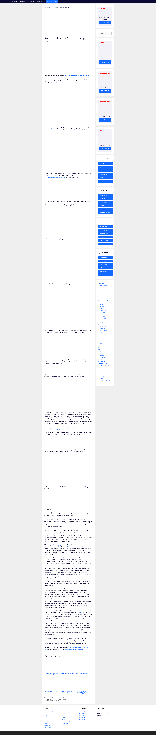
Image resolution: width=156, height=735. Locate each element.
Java (101, 345)
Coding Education (104, 285)
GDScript (102, 295)
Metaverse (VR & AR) (103, 300)
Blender (102, 306)
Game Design (103, 310)
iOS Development (104, 344)
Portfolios (102, 170)
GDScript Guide (103, 226)
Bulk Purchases (65, 717)
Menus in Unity (103, 205)
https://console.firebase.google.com (56, 177)
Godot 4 (102, 299)
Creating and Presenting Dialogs (52, 691)
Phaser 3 (104, 318)
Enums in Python (104, 257)
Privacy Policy (65, 723)
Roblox (101, 320)
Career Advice (101, 283)
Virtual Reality (47, 727)
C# (100, 340)
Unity (99, 349)
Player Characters (104, 230)
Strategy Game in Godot (105, 237)
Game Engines (103, 167)
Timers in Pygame (104, 271)
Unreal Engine (101, 361)
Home (45, 7)
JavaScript (104, 373)
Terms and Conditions (67, 721)
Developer (79, 612)
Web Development (102, 363)
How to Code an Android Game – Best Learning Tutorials (67, 674)
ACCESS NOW (105, 22)
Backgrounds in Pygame (105, 268)
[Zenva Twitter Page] (104, 720)
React (103, 374)
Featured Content (102, 291)
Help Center (65, 719)
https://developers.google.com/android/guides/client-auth (63, 429)
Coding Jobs (103, 287)
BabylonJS (102, 304)
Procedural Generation (105, 212)
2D (100, 351)
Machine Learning (104, 330)
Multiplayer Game (104, 202)
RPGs (45, 721)
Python (100, 324)
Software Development (53, 7)
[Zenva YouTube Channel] (100, 720)
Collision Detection (104, 233)
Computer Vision (104, 326)
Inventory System (104, 240)
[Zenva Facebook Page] (98, 720)
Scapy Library (103, 261)
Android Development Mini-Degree (74, 649)
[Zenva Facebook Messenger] (106, 720)
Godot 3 (102, 297)
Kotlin (49, 127)
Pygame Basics (103, 264)
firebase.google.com (58, 545)
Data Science (103, 328)
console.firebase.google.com (72, 546)
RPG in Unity (102, 198)
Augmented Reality (49, 712)
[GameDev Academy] (5, 1)
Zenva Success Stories (105, 289)
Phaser (101, 314)
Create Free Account (52, 1)
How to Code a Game (105, 163)
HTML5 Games (103, 174)
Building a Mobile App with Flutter (67, 692)
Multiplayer (102, 357)
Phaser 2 (104, 316)
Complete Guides (39, 1)
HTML (103, 371)
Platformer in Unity (104, 195)
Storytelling (102, 359)
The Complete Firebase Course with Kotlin (77, 75)
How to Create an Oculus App (53, 700)
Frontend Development (105, 365)
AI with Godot (103, 244)
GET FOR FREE (105, 91)
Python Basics (103, 334)
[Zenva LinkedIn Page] (109, 720)
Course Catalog (65, 712)
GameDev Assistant (83, 717)
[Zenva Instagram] (102, 720)
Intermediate (103, 355)
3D (100, 353)
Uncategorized (101, 347)
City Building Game (104, 209)
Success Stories (65, 716)
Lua (102, 322)
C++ (101, 342)
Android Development (65, 7)
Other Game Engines (103, 302)
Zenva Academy (83, 712)
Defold (101, 177)
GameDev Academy (84, 719)
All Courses (14, 1)
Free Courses (22, 1)
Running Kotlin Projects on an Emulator (82, 674)
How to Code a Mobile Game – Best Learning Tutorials (52, 674)
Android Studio (51, 129)
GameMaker (103, 181)
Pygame (102, 332)
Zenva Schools (82, 714)
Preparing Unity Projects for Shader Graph (56, 699)
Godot (99, 293)
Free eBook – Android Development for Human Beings (82, 692)
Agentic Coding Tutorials (85, 716)
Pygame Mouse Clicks (105, 275)
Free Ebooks (29, 1)
